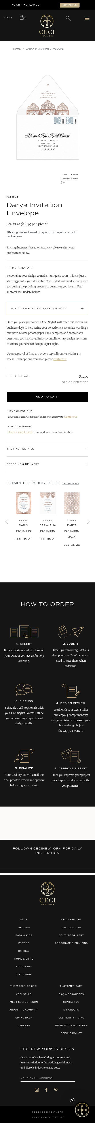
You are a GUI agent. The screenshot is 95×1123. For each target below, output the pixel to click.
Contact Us (70, 417)
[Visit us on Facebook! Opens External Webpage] (46, 1090)
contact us (59, 359)
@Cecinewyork (45, 848)
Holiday (23, 951)
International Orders (71, 1026)
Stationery (24, 967)
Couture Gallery (71, 936)
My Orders (71, 1010)
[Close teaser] (72, 1100)
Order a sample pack (20, 432)
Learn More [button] (71, 484)
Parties (23, 943)
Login (8, 18)
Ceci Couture (71, 928)
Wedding (24, 928)
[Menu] (88, 18)
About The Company (24, 1010)
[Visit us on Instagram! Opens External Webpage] (37, 1090)
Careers (24, 1026)
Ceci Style (24, 994)
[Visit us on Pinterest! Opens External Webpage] (56, 1090)
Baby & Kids (23, 936)
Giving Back (23, 1018)
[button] (82, 1110)
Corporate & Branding (71, 943)
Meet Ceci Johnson (24, 1002)
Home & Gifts (23, 959)
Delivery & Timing (71, 1018)
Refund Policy (71, 1033)
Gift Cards (24, 975)
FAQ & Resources (71, 994)
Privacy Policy (54, 1117)
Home (17, 49)
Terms (35, 1117)
